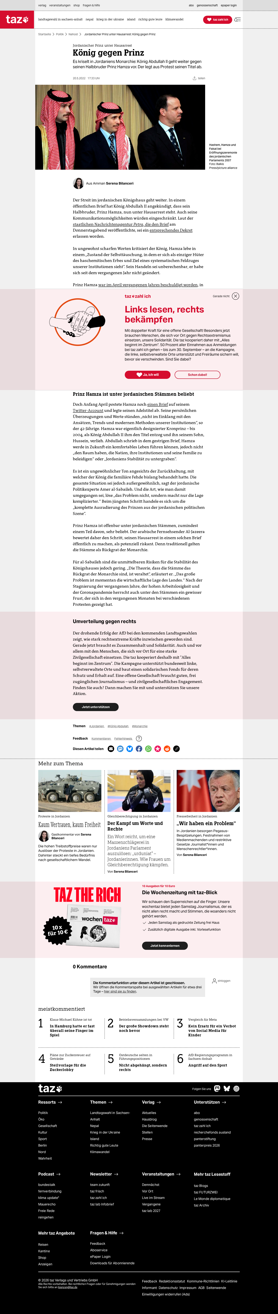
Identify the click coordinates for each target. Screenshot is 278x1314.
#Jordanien (97, 726)
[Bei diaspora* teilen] (157, 749)
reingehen (46, 1217)
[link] (61, 20)
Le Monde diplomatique (212, 1199)
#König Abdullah (118, 726)
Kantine (44, 1251)
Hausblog (149, 1119)
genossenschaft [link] (207, 5)
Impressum (188, 1288)
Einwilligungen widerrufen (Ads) (166, 1294)
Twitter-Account (88, 410)
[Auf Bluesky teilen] (129, 749)
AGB (201, 1288)
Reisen (43, 1245)
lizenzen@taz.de (67, 1287)
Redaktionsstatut (172, 1281)
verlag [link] (42, 5)
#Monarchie (140, 726)
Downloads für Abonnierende (112, 1263)
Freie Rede (46, 1211)
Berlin (42, 1145)
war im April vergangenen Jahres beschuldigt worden (148, 284)
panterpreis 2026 (207, 1145)
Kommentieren (101, 738)
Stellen (147, 1132)
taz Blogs (201, 1186)
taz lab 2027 (151, 1211)
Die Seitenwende (154, 1126)
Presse (147, 1139)
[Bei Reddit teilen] (167, 749)
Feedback (97, 1243)
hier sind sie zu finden (120, 991)
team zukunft (100, 1185)
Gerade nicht (221, 296)
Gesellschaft (47, 1126)
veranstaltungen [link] (59, 5)
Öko (41, 1119)
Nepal (94, 1126)
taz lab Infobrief (102, 1204)
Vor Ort (147, 1191)
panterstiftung (205, 1139)
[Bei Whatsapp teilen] (148, 749)
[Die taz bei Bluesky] (227, 1090)
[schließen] (236, 296)
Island (94, 1139)
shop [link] (76, 5)
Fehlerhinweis (123, 738)
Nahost (73, 34)
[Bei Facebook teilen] (139, 749)
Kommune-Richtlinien (203, 1281)
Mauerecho (47, 1204)
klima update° (48, 1198)
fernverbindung (49, 1191)
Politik (60, 34)
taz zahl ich (202, 1126)
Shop (42, 1258)
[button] (237, 19)
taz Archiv (201, 1205)
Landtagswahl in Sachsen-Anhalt (110, 1116)
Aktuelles (149, 1113)
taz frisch (97, 1191)
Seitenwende (216, 1288)
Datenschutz (168, 1288)
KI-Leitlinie (229, 1281)
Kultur (42, 1132)
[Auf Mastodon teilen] (120, 749)
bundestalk (46, 1185)
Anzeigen (45, 1264)
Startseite (44, 34)
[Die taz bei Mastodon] (217, 1090)
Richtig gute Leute (104, 1145)
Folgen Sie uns (201, 1089)
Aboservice (98, 1250)
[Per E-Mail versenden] (111, 749)
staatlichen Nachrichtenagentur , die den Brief (121, 224)
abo (197, 1113)
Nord (42, 1152)
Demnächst (150, 1185)
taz (50, 1089)
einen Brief (157, 404)
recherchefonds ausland (212, 1132)
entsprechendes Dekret (171, 230)
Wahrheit (45, 1158)
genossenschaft (206, 1119)
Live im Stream (153, 1198)
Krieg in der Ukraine (105, 1132)
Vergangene (151, 1204)
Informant (150, 1288)
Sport (42, 1139)
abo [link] (191, 5)
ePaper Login (100, 1257)
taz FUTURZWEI (206, 1192)
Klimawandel (99, 1152)
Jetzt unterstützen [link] (96, 707)
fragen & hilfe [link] (91, 5)
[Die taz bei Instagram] (236, 1090)
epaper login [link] (229, 5)
